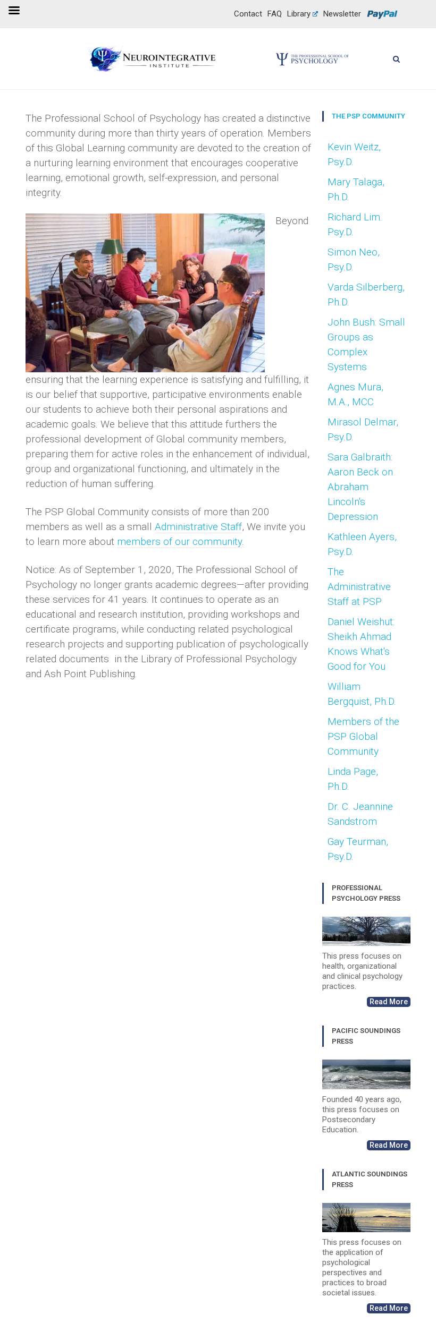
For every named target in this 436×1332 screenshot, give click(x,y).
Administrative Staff (198, 526)
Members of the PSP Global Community (363, 736)
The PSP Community (368, 116)
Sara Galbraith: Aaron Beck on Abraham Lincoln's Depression (360, 487)
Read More (389, 1001)
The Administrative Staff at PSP (359, 587)
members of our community (179, 541)
